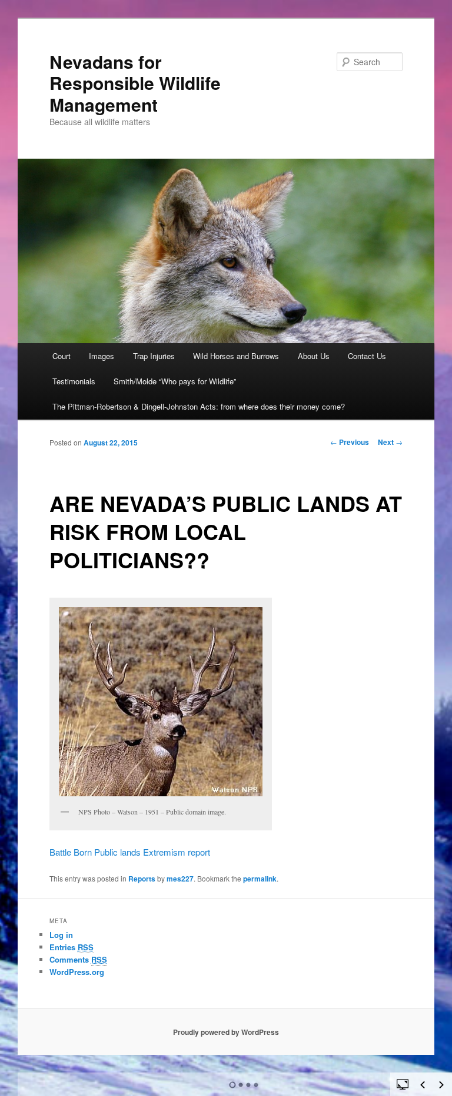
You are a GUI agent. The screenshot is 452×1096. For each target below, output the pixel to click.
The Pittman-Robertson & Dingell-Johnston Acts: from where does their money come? (198, 406)
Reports (141, 878)
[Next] (441, 1085)
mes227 (180, 878)
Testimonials (73, 381)
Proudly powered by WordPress (226, 1032)
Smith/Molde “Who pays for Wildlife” (175, 381)
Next (390, 442)
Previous (349, 442)
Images (101, 355)
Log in (61, 934)
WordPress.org (76, 971)
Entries (71, 947)
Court (61, 355)
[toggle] (402, 1084)
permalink (260, 878)
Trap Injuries (154, 355)
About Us (314, 355)
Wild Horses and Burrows (236, 355)
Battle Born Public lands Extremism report (129, 852)
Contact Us (367, 355)
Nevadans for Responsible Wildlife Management (135, 83)
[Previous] (422, 1085)
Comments (78, 959)
